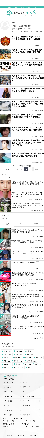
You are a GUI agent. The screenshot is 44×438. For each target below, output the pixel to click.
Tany (13, 22)
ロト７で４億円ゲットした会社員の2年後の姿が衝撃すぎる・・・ (27, 327)
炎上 (29, 351)
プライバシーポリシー (30, 427)
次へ (36, 169)
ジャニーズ (18, 367)
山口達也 (31, 361)
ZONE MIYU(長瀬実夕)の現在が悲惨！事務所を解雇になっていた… (27, 306)
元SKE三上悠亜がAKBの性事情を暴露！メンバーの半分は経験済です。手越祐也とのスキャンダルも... (27, 296)
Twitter (7, 351)
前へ (7, 169)
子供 (39, 357)
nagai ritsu (31, 301)
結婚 (6, 357)
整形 (6, 361)
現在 (29, 354)
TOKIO (7, 364)
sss (36, 189)
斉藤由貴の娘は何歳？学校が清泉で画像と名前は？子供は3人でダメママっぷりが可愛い (28, 142)
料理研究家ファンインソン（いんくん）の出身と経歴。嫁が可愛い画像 (27, 128)
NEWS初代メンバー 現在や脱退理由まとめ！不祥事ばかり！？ (26, 284)
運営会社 (6, 426)
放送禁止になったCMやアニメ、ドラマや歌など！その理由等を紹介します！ (27, 274)
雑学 (28, 364)
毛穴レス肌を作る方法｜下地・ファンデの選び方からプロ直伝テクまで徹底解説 (27, 183)
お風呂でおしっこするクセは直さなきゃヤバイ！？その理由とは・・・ (27, 317)
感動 (38, 364)
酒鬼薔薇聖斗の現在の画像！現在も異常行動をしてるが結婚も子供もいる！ (27, 241)
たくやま (31, 279)
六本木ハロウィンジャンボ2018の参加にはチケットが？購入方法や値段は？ (27, 65)
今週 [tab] (7, 223)
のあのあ (31, 290)
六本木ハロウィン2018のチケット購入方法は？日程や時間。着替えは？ (27, 50)
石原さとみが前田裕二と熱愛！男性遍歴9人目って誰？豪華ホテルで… (28, 154)
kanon (31, 199)
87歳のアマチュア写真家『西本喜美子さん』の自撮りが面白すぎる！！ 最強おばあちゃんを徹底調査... (27, 205)
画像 (19, 354)
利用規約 (26, 423)
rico (31, 210)
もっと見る (38, 338)
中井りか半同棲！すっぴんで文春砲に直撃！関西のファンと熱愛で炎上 (28, 115)
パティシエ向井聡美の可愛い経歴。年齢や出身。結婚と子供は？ (28, 89)
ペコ (32, 237)
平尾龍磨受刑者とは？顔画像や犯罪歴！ (26, 262)
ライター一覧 (8, 421)
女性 (30, 367)
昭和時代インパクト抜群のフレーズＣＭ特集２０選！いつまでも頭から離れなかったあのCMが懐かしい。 (27, 194)
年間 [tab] (36, 223)
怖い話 (18, 361)
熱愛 (6, 367)
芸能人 (7, 354)
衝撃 (18, 351)
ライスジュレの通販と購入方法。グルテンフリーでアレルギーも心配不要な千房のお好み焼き (28, 104)
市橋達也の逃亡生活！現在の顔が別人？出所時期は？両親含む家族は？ (27, 231)
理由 (28, 357)
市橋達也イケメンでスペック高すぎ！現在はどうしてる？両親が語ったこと (27, 252)
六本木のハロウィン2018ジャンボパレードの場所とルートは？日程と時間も (28, 78)
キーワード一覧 (28, 421)
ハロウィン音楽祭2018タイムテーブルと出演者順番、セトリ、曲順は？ (27, 37)
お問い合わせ (8, 423)
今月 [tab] (22, 223)
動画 (17, 357)
